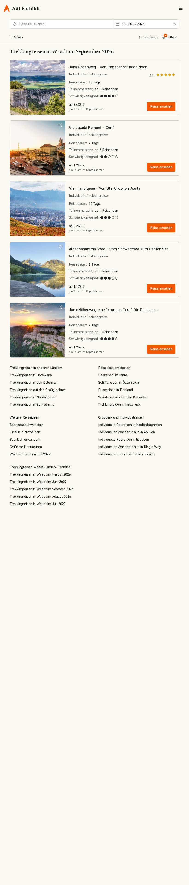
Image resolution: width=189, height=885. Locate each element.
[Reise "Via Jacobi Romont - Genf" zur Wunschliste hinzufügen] (60, 125)
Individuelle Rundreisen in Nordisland (126, 454)
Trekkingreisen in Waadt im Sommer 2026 (42, 489)
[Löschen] (174, 24)
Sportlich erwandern (25, 439)
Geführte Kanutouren (26, 447)
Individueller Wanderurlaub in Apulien (126, 432)
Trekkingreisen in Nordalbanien (33, 397)
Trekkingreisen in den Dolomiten (34, 382)
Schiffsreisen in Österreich (118, 382)
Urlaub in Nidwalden (25, 432)
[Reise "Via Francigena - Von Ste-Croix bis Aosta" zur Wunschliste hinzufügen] (60, 186)
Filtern (171, 36)
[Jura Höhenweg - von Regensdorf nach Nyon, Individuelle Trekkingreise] (37, 87)
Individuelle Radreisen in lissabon (123, 439)
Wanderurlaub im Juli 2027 (30, 454)
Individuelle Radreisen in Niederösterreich (130, 425)
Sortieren (150, 37)
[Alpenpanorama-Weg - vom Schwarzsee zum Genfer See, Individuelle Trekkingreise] (37, 269)
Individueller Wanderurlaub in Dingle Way (129, 447)
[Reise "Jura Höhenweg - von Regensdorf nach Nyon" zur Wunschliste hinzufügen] (60, 64)
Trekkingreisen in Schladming (32, 404)
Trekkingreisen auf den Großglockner (38, 390)
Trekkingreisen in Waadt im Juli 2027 (38, 504)
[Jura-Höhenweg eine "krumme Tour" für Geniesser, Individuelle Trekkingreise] (37, 330)
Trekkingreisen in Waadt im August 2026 (40, 496)
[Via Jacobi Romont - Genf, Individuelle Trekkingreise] (37, 148)
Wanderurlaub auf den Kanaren (122, 397)
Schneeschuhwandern (26, 425)
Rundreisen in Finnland (115, 390)
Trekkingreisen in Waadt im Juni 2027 (38, 482)
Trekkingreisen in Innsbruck (119, 404)
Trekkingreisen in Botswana (31, 375)
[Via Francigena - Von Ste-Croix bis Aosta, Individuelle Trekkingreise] (37, 209)
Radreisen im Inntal (113, 375)
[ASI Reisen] (21, 8)
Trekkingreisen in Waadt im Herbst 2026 (40, 474)
